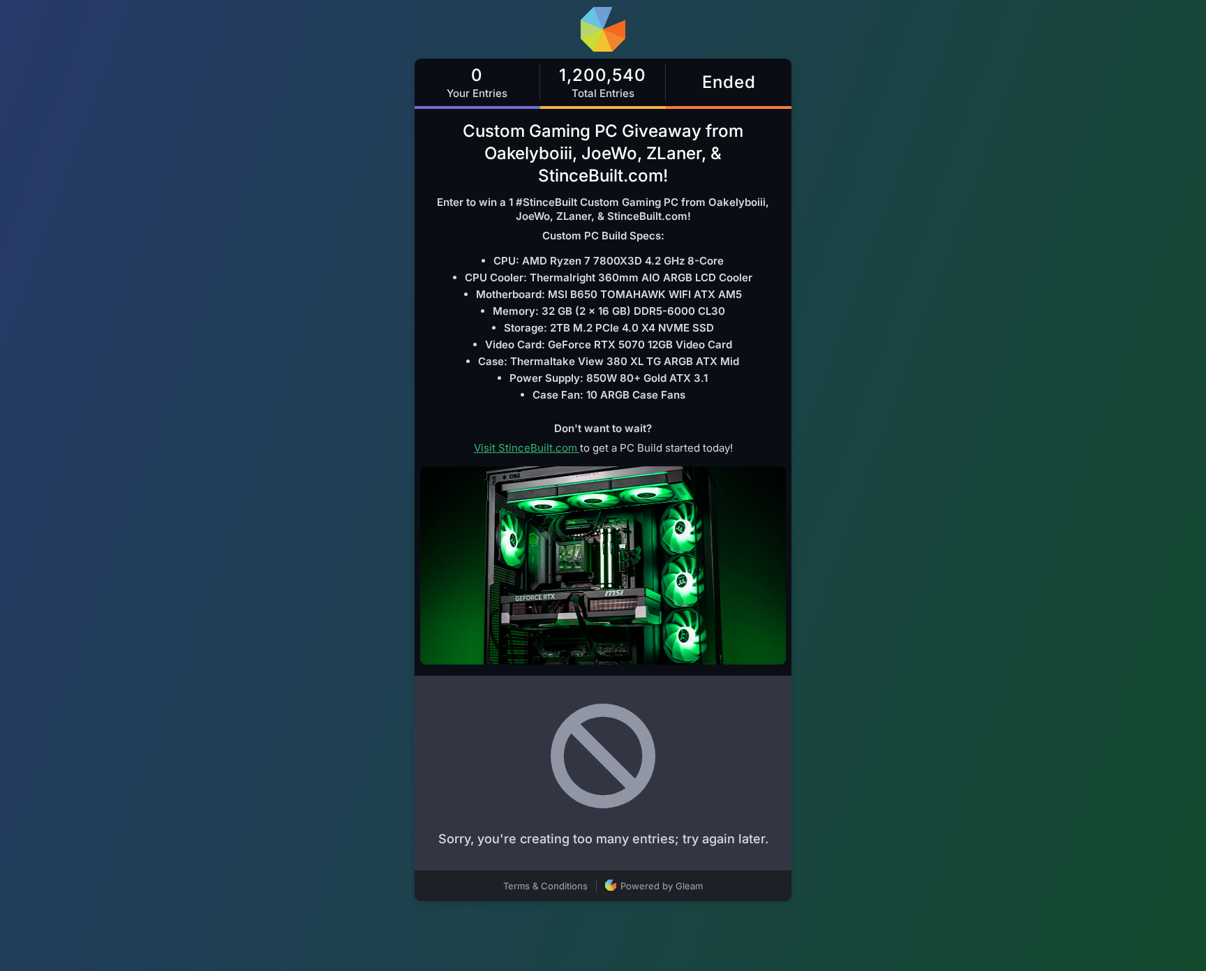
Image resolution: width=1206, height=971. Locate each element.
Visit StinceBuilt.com (527, 447)
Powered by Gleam (660, 885)
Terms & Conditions (545, 885)
